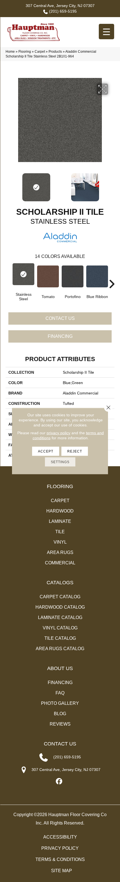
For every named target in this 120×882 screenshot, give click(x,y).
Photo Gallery (60, 703)
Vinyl (60, 542)
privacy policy (58, 433)
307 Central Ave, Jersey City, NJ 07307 (60, 5)
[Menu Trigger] (106, 31)
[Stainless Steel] (23, 274)
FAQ (60, 693)
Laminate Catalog (60, 617)
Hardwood (60, 511)
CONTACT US (60, 744)
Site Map (61, 870)
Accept (45, 451)
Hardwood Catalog (60, 607)
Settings (60, 462)
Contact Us (60, 318)
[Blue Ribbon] (97, 276)
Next (111, 184)
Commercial (60, 562)
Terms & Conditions (60, 859)
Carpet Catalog (60, 596)
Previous (8, 184)
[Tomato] (48, 276)
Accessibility (60, 837)
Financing (60, 336)
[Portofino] (72, 276)
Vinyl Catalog (60, 627)
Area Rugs (60, 552)
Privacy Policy (60, 848)
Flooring (24, 52)
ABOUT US (60, 668)
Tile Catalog (60, 638)
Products (55, 52)
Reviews (60, 724)
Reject (74, 451)
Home (10, 52)
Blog (60, 713)
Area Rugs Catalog (60, 648)
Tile (60, 531)
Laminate (60, 521)
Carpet (40, 52)
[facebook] (59, 781)
